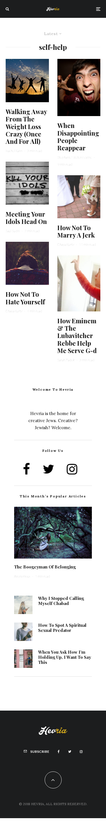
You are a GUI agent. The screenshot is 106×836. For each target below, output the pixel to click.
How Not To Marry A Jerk (76, 231)
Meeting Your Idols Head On (26, 217)
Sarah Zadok (66, 360)
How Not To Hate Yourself (25, 297)
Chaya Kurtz (14, 311)
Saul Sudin (13, 231)
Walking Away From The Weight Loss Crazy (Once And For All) (26, 126)
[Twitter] (69, 752)
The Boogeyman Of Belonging (45, 566)
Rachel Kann (14, 151)
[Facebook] (58, 752)
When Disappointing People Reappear (78, 137)
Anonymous (22, 576)
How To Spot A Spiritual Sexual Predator (62, 628)
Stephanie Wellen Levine (74, 157)
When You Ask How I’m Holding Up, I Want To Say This (64, 657)
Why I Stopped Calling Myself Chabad (61, 601)
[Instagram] (81, 752)
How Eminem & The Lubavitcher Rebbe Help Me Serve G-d (77, 335)
